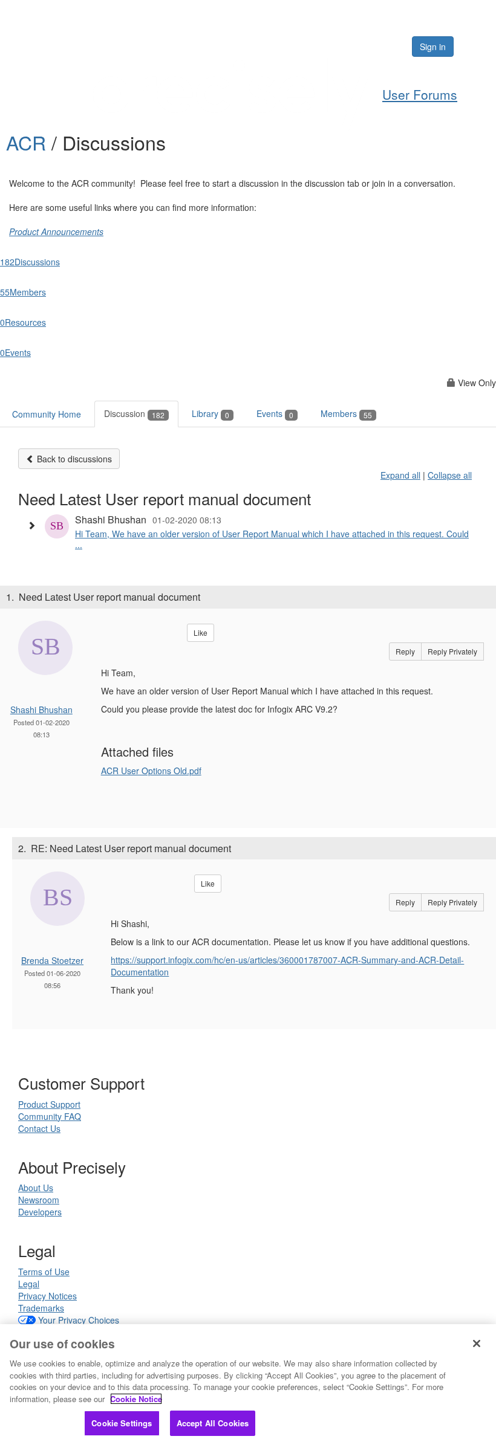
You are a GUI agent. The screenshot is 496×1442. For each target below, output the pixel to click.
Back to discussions (73, 459)
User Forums (419, 94)
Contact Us (39, 1128)
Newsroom (38, 1200)
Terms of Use (44, 1272)
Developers (40, 1212)
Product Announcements (56, 231)
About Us (35, 1188)
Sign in (433, 46)
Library (210, 413)
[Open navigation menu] (473, 46)
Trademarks (41, 1308)
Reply (405, 651)
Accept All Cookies (213, 1423)
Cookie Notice (136, 1399)
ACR (28, 142)
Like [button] (200, 632)
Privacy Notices (47, 1296)
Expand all (400, 475)
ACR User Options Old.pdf (151, 771)
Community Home (46, 414)
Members (346, 413)
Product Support (49, 1104)
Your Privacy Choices (78, 1320)
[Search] (365, 46)
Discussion (134, 413)
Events (274, 413)
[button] (34, 525)
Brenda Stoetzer (52, 960)
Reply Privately (452, 651)
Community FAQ (49, 1116)
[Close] (476, 1343)
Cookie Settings (121, 1423)
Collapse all (450, 475)
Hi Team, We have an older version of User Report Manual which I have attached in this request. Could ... (272, 539)
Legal (28, 1284)
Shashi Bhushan (41, 709)
